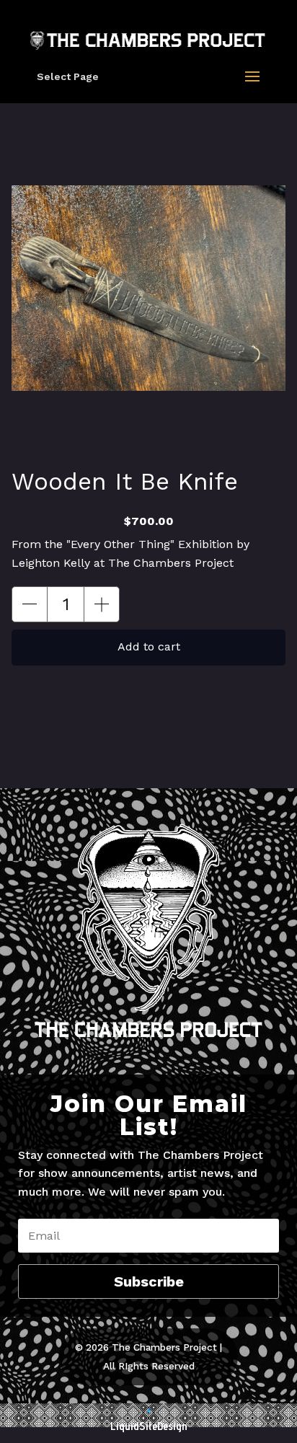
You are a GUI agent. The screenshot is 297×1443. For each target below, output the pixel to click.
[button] (30, 604)
